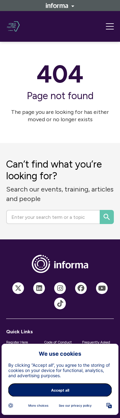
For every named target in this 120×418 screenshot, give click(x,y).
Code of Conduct (58, 342)
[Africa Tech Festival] (39, 288)
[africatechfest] (18, 288)
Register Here (17, 342)
